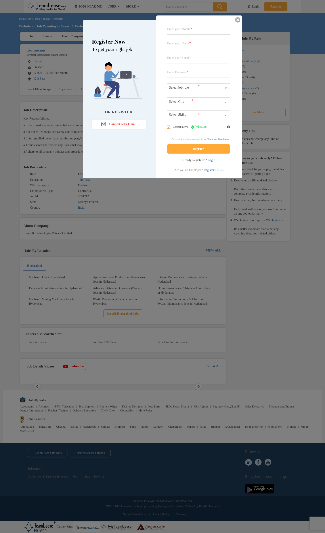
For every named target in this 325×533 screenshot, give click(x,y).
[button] (119, 124)
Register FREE (214, 170)
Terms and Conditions (218, 139)
